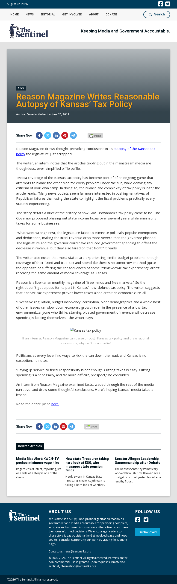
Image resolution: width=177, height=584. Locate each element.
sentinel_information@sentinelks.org (72, 566)
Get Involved (72, 14)
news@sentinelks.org (77, 551)
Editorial (48, 14)
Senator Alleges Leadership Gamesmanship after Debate (137, 460)
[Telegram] (73, 135)
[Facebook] (39, 135)
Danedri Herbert (37, 114)
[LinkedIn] (56, 135)
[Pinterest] (64, 135)
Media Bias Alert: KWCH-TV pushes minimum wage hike (37, 460)
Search (159, 14)
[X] (47, 135)
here (55, 404)
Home (14, 14)
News (30, 14)
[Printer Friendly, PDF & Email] (95, 135)
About (94, 14)
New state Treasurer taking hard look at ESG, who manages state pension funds (87, 464)
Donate (111, 14)
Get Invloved (148, 532)
